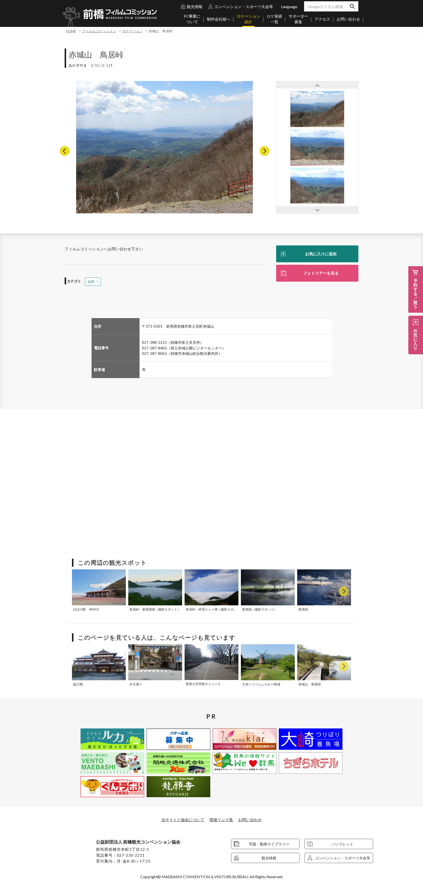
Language (289, 6)
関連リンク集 (221, 819)
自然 (91, 281)
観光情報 (194, 6)
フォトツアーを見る (321, 273)
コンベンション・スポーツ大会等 (243, 6)
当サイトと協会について (182, 819)
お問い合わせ (250, 819)
